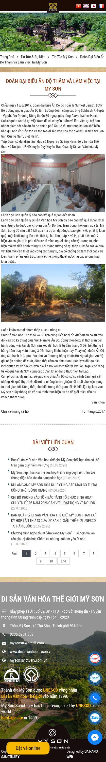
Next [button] (101, 32)
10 (51, 561)
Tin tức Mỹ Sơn (63, 56)
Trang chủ (7, 56)
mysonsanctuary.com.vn (28, 660)
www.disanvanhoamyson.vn (31, 651)
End (63, 561)
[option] (53, 30)
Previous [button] (4, 32)
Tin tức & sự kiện (33, 56)
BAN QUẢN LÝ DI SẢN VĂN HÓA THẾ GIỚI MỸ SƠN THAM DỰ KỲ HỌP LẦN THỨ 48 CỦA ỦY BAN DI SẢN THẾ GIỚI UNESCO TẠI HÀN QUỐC (53, 521)
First (15, 553)
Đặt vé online (28, 748)
